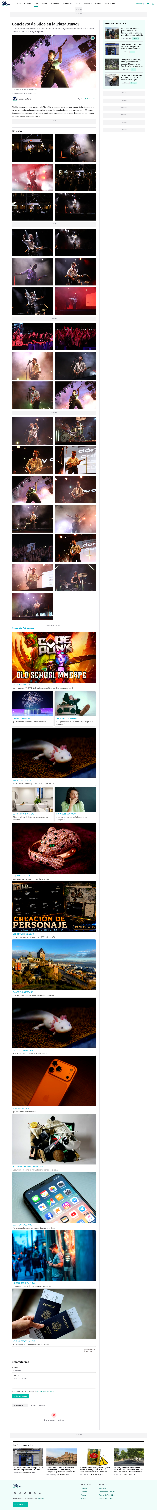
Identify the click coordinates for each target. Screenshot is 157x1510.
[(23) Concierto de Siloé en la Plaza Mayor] (32, 489)
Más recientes (21, 1405)
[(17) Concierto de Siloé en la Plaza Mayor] (32, 395)
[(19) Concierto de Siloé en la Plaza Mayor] (32, 431)
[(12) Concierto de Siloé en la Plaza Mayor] (75, 301)
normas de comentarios (45, 1391)
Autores (84, 1495)
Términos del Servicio (107, 1492)
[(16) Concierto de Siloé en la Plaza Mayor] (75, 366)
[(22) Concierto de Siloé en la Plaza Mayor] (75, 460)
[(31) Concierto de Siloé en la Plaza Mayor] (32, 606)
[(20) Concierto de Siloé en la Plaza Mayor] (75, 431)
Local (133, 52)
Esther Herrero (26, 1472)
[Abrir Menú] (153, 3)
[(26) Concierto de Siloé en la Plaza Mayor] (75, 519)
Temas (83, 1498)
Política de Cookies (106, 1498)
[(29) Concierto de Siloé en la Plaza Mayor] (32, 577)
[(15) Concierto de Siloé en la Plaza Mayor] (32, 366)
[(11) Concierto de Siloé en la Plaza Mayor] (32, 301)
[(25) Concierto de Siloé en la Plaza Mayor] (32, 519)
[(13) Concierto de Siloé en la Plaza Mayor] (32, 337)
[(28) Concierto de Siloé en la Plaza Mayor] (75, 548)
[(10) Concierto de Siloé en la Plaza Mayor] (75, 271)
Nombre (15, 1367)
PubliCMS (41, 1499)
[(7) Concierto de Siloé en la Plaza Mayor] (32, 242)
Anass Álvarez (128, 1475)
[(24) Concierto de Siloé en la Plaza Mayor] (75, 489)
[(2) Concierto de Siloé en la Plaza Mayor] (75, 148)
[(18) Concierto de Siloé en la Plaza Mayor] (75, 395)
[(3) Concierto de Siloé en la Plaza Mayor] (32, 177)
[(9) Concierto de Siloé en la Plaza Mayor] (32, 271)
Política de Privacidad (106, 1495)
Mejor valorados (39, 1405)
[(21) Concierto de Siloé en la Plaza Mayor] (32, 460)
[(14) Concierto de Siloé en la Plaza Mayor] (75, 337)
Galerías (27, 3)
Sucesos (136, 38)
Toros (133, 69)
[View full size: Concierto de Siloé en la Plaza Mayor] (54, 61)
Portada (18, 3)
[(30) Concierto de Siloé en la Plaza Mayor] (75, 577)
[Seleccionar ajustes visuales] (148, 3)
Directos (84, 1492)
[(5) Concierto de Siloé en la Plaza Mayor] (32, 207)
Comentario (17, 1375)
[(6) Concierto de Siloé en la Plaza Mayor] (75, 207)
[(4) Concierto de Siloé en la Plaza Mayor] (75, 177)
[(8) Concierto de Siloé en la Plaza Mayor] (75, 242)
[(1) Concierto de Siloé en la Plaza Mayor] (32, 148)
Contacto (102, 1488)
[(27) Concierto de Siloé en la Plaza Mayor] (32, 548)
